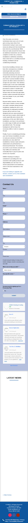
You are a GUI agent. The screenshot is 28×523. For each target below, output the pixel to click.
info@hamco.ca (16, 509)
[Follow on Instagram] (10, 515)
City (4, 243)
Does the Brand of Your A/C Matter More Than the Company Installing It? (14, 450)
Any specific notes (8, 273)
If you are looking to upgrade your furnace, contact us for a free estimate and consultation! (14, 173)
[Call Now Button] (3, 520)
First (4, 195)
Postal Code (6, 256)
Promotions (14, 3)
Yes (5, 290)
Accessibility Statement (16, 521)
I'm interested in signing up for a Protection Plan (12, 287)
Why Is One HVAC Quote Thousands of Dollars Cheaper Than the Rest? (14, 396)
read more (14, 400)
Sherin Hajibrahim (14, 328)
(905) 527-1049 (14, 16)
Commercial (18, 1)
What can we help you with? (11, 266)
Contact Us (8, 1)
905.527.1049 (16, 511)
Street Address (6, 229)
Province (5, 249)
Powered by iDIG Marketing (11, 519)
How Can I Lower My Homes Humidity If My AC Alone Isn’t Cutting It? (14, 470)
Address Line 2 (6, 236)
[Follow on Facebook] (14, 515)
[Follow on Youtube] (18, 515)
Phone (5, 213)
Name (5, 188)
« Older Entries (7, 495)
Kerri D (11, 314)
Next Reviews (14, 365)
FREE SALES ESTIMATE (14, 14)
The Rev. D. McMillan (15, 346)
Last (4, 202)
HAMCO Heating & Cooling (16, 305)
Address (5, 222)
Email (5, 205)
